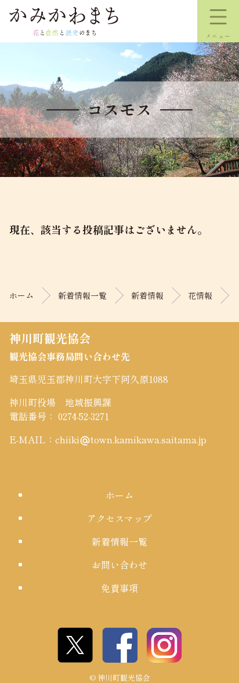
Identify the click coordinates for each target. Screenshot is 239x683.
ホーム (21, 295)
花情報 (200, 295)
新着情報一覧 (82, 295)
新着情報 (147, 295)
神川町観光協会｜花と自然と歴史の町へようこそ (63, 21)
